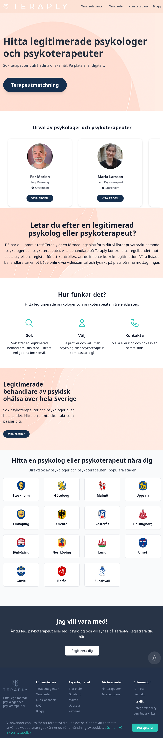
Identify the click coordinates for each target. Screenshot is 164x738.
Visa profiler (15, 434)
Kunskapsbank (135, 6)
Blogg (154, 6)
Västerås (73, 711)
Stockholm (74, 689)
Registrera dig (80, 650)
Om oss (137, 689)
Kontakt (137, 694)
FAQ (38, 705)
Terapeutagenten (89, 6)
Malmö (72, 700)
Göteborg (74, 694)
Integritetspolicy (143, 708)
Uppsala (73, 705)
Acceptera (142, 727)
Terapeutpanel (109, 694)
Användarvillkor (142, 713)
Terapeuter (113, 6)
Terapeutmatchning (33, 85)
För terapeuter (109, 689)
